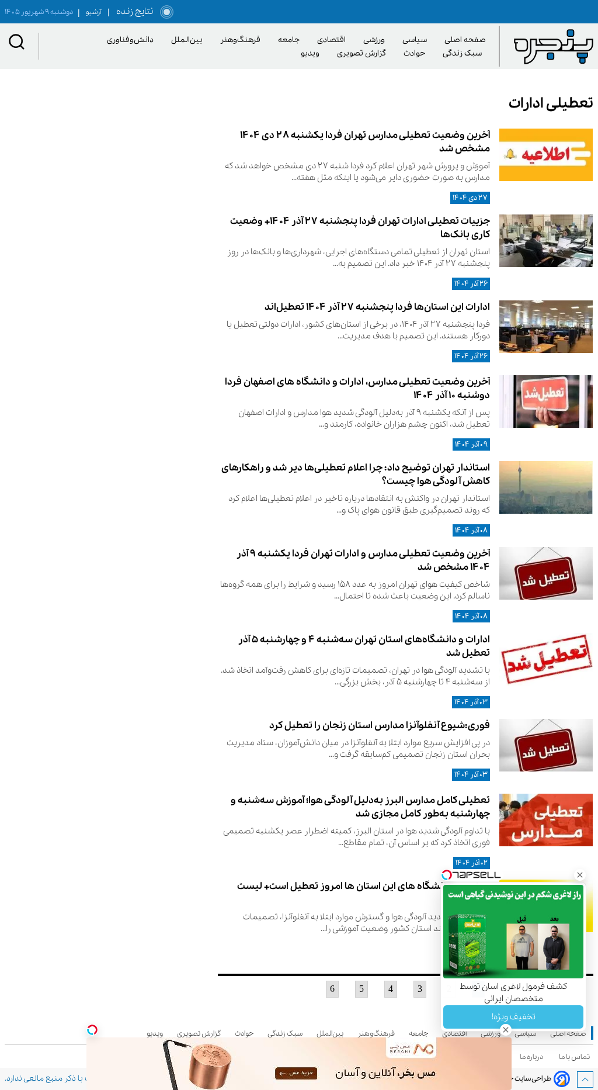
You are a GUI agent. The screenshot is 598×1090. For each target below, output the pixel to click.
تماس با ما (576, 1057)
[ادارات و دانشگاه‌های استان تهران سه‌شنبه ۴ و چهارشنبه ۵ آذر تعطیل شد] (546, 659)
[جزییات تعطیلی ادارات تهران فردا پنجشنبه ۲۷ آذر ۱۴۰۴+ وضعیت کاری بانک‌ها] (546, 240)
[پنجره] (553, 46)
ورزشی (376, 40)
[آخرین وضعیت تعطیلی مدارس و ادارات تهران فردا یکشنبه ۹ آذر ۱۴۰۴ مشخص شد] (546, 573)
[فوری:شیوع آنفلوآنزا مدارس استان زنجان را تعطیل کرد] (546, 745)
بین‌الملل (189, 40)
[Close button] (580, 875)
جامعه (291, 40)
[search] (17, 43)
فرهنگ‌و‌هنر (242, 40)
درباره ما (533, 1057)
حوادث (416, 53)
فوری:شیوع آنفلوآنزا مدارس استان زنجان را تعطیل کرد (379, 725)
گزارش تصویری (363, 53)
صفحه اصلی (465, 40)
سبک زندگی (464, 53)
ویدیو (312, 53)
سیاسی (416, 40)
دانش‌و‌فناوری (132, 40)
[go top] (585, 1079)
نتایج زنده (132, 11)
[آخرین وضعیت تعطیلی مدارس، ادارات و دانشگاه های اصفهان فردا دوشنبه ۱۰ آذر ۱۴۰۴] (546, 401)
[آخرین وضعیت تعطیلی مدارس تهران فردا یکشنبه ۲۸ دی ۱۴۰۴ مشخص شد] (546, 155)
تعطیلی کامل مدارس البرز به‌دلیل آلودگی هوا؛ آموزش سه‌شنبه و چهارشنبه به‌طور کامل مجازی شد (360, 807)
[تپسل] (92, 1030)
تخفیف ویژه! (514, 1017)
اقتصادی (333, 40)
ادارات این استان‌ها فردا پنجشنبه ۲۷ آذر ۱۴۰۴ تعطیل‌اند (377, 307)
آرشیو (89, 12)
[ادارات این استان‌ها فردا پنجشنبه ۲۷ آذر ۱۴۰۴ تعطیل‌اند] (546, 326)
